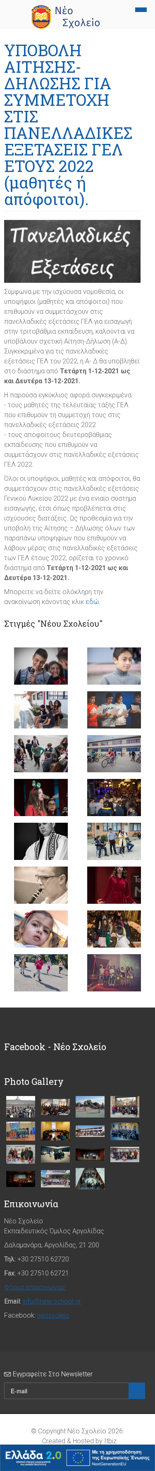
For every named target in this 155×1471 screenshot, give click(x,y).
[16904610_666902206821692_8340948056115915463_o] (55, 1154)
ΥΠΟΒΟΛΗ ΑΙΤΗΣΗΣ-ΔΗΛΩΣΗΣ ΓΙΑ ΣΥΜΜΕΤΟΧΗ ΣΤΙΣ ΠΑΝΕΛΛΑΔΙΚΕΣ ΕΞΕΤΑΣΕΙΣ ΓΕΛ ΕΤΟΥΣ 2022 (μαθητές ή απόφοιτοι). (68, 124)
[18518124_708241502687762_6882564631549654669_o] (124, 1154)
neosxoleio (53, 1315)
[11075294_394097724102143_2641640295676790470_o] (20, 1107)
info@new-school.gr (52, 1301)
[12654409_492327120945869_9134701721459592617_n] (20, 1131)
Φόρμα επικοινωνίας (35, 1287)
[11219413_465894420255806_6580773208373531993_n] (55, 1107)
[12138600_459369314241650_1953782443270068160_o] (90, 1107)
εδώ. (93, 602)
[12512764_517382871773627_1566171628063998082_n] (124, 1107)
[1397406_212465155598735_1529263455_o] (55, 1131)
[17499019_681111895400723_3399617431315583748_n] (90, 1154)
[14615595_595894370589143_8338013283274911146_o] (90, 1131)
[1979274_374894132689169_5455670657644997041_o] (20, 1179)
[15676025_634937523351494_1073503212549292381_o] (20, 1154)
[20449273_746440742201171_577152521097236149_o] (55, 1178)
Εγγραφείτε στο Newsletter (53, 1374)
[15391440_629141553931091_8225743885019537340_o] (124, 1131)
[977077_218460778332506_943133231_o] (90, 1179)
